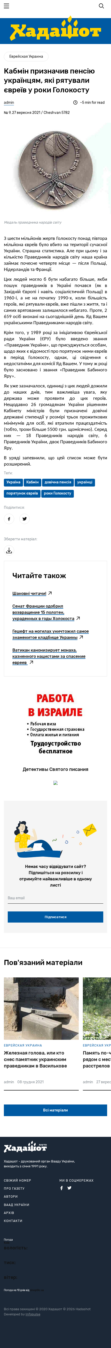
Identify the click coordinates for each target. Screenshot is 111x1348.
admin (9, 102)
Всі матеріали (55, 1110)
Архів (9, 1213)
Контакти (13, 1221)
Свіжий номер (17, 1180)
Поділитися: (14, 507)
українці (84, 482)
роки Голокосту (57, 493)
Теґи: (8, 473)
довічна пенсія (58, 482)
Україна (13, 482)
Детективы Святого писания (55, 769)
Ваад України (16, 1205)
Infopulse (33, 1314)
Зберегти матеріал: (20, 539)
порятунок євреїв (22, 493)
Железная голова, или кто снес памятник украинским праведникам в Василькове (35, 1059)
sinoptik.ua (37, 1290)
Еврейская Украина (26, 56)
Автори (11, 1196)
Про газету (14, 1188)
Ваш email (16, 898)
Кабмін (32, 482)
